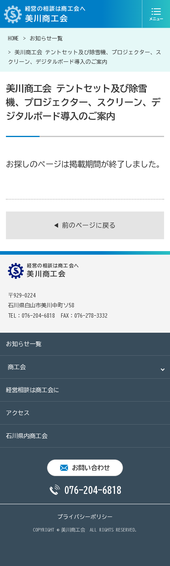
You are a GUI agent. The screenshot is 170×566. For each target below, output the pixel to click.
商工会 (17, 367)
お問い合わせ (91, 468)
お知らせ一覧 (46, 38)
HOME (13, 38)
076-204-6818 (92, 490)
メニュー (156, 14)
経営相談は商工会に (32, 390)
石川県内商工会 (26, 436)
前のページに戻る (89, 225)
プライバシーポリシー (85, 517)
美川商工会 (73, 529)
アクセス (18, 413)
